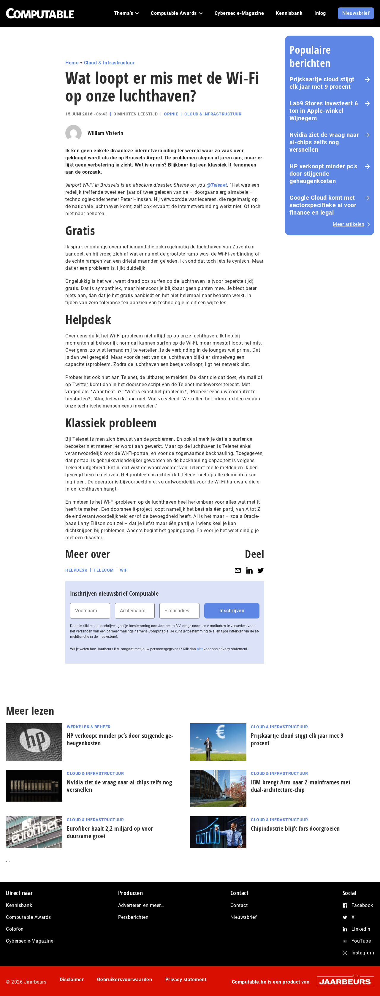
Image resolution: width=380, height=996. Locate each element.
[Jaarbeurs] (342, 981)
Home (72, 63)
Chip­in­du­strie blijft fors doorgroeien (295, 828)
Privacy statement (186, 979)
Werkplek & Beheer (89, 726)
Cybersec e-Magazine (29, 941)
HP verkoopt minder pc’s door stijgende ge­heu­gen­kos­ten (120, 739)
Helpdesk (76, 570)
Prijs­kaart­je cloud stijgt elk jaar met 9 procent (297, 739)
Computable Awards (28, 917)
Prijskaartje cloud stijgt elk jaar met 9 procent (321, 83)
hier (200, 649)
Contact (239, 905)
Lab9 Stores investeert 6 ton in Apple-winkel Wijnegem (323, 111)
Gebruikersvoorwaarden (124, 979)
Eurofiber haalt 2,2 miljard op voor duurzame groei (110, 832)
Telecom (104, 570)
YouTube (361, 941)
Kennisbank (19, 905)
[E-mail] (237, 570)
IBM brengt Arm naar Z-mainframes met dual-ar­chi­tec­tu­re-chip (300, 786)
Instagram (363, 953)
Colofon (15, 929)
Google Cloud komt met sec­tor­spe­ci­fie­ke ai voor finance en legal (322, 205)
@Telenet (217, 185)
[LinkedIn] (249, 570)
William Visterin (105, 133)
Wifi (124, 570)
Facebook (362, 905)
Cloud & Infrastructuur (109, 63)
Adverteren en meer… (141, 905)
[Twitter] (260, 570)
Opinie (171, 114)
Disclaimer (72, 979)
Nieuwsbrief (243, 917)
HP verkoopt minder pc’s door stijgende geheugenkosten (323, 174)
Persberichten (133, 917)
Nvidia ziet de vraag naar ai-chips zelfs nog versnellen (324, 142)
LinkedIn (361, 929)
